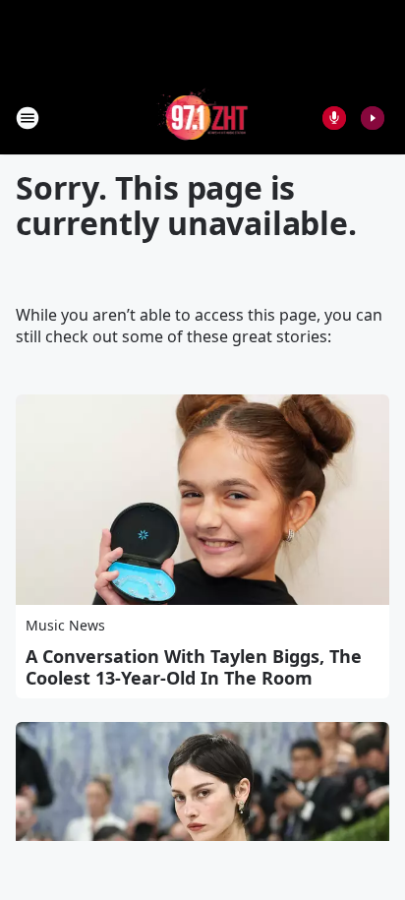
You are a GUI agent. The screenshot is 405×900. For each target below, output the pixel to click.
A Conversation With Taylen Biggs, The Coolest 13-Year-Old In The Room (194, 667)
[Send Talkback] (334, 118)
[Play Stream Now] (372, 118)
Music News (65, 625)
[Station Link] (203, 118)
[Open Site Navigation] (27, 118)
